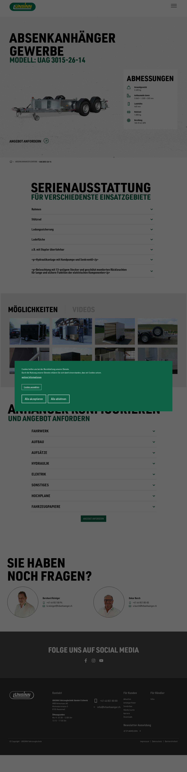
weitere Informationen (31, 377)
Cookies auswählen (31, 387)
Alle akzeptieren (34, 399)
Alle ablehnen (58, 399)
